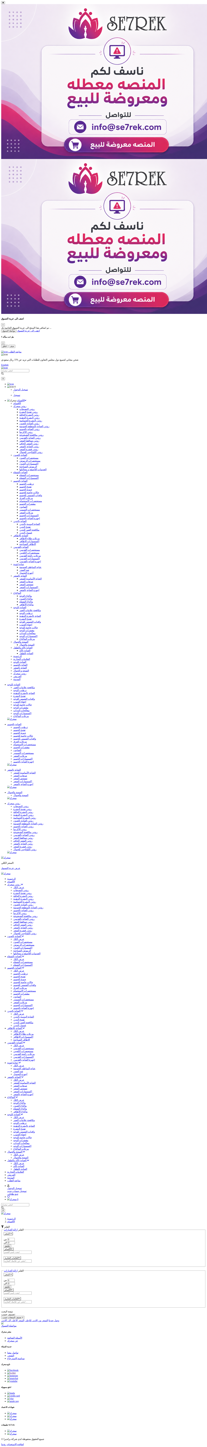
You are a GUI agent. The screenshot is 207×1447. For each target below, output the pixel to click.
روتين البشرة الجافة (29, 415)
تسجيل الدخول (20, 389)
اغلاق (4, 346)
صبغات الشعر (26, 581)
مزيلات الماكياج (27, 639)
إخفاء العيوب (25, 624)
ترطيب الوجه (26, 613)
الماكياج (17, 593)
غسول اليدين (25, 532)
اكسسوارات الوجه (28, 636)
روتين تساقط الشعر (29, 440)
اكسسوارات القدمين (29, 558)
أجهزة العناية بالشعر (29, 590)
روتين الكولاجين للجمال (31, 452)
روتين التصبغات (27, 409)
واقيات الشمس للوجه (30, 621)
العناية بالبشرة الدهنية (30, 616)
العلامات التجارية (21, 659)
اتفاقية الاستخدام (15, 1444)
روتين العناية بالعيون (29, 423)
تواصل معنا (12, 1352)
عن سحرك (12, 1340)
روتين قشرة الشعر (28, 449)
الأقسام (21, 400)
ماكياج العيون (26, 598)
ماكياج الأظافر (26, 604)
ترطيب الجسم (26, 484)
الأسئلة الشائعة (14, 1338)
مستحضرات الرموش (29, 461)
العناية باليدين (20, 521)
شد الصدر (24, 570)
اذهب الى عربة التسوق (28, 330)
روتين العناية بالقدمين (30, 438)
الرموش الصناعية (28, 466)
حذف (12, 346)
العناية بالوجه (19, 607)
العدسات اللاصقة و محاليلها (33, 469)
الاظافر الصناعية (27, 544)
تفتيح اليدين (25, 527)
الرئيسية (17, 656)
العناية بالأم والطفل (22, 647)
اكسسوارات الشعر (28, 587)
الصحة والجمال (20, 642)
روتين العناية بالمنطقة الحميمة (34, 426)
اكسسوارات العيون (28, 463)
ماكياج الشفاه (26, 601)
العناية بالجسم (20, 481)
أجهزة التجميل (26, 573)
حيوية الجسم (25, 489)
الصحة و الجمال (21, 670)
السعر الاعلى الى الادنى (12, 1320)
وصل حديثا (54, 1320)
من (5, 1239)
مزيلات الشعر (26, 512)
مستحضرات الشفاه (29, 475)
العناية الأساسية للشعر (30, 578)
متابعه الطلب (13, 1180)
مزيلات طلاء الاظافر (29, 538)
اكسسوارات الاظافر (29, 541)
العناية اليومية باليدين (29, 524)
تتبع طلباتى (12, 1194)
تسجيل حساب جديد (17, 1191)
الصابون (23, 507)
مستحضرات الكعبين (29, 553)
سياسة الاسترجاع (16, 1358)
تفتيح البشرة (25, 619)
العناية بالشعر (20, 576)
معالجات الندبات (27, 633)
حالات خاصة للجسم (29, 492)
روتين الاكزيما (26, 432)
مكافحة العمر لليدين (29, 530)
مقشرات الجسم (27, 504)
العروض (17, 676)
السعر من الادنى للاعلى (36, 1320)
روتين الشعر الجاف (28, 443)
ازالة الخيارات (11, 1229)
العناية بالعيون (20, 455)
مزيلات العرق (26, 498)
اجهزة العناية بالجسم (29, 518)
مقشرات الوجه (26, 630)
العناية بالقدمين (20, 547)
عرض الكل (18, 887)
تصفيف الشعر (26, 584)
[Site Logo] (5, 873)
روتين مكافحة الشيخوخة (31, 435)
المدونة (16, 679)
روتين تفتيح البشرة (28, 412)
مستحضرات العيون (28, 458)
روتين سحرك (19, 406)
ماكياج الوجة (25, 596)
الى (6, 1242)
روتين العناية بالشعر (29, 446)
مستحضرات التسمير (29, 509)
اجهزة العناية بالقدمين (30, 561)
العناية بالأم (24, 650)
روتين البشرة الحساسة (30, 420)
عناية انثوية (18, 564)
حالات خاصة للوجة (28, 627)
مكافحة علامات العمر (30, 610)
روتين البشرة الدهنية (29, 417)
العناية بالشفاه (20, 472)
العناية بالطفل (26, 653)
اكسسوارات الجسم (29, 515)
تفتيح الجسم (25, 486)
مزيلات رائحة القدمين (30, 555)
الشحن (10, 1355)
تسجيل (16, 395)
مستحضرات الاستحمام (30, 501)
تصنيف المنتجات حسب (12, 1317)
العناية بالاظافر (20, 535)
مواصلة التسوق (8, 331)
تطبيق (7, 1246)
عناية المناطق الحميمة (30, 567)
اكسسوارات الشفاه (29, 478)
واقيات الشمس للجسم (30, 495)
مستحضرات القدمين (29, 550)
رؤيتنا (4, 1444)
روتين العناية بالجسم (29, 429)
